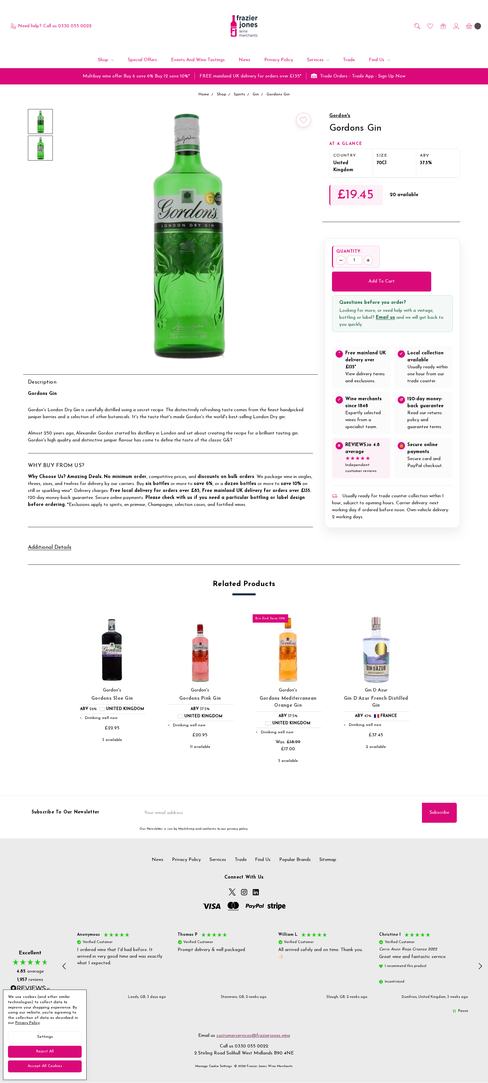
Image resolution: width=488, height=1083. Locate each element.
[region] (272, 966)
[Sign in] (455, 26)
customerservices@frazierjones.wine (253, 1035)
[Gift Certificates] (442, 26)
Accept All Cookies (45, 1066)
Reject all (45, 1051)
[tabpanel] (112, 690)
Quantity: (349, 252)
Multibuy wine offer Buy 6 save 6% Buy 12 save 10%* (136, 76)
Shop (104, 60)
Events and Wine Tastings (198, 60)
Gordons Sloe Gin (112, 698)
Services (316, 60)
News (244, 60)
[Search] (417, 26)
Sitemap (327, 859)
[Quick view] (141, 621)
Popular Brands (295, 859)
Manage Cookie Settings (213, 1066)
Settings (45, 1037)
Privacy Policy (278, 60)
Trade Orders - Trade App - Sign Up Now (362, 76)
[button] (65, 966)
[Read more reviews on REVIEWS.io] (30, 989)
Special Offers (142, 60)
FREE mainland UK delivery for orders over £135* (250, 76)
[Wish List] (430, 26)
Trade (349, 60)
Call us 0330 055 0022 (244, 1046)
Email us (385, 317)
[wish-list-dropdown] (303, 120)
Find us (377, 60)
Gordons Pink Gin (200, 698)
